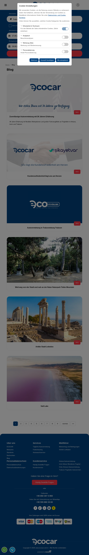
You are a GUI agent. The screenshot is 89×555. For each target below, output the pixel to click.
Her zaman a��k (65, 28)
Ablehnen (34, 60)
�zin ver (65, 37)
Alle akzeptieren (62, 60)
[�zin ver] (65, 37)
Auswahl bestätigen (47, 60)
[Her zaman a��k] (65, 28)
